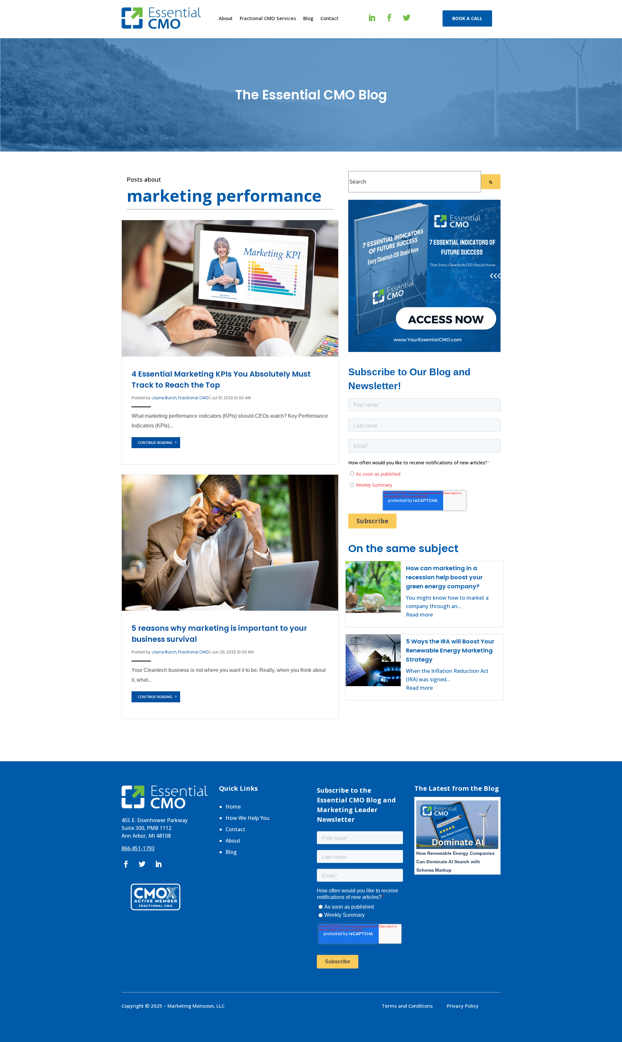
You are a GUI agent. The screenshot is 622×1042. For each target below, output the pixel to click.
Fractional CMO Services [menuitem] (268, 18)
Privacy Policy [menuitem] (462, 1005)
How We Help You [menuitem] (247, 817)
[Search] (491, 181)
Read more (419, 614)
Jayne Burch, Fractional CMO (180, 398)
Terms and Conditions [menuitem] (407, 1005)
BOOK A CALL (467, 18)
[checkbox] (424, 479)
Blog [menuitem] (308, 18)
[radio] (425, 473)
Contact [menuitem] (329, 18)
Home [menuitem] (233, 806)
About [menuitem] (226, 18)
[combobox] (414, 181)
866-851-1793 (138, 848)
